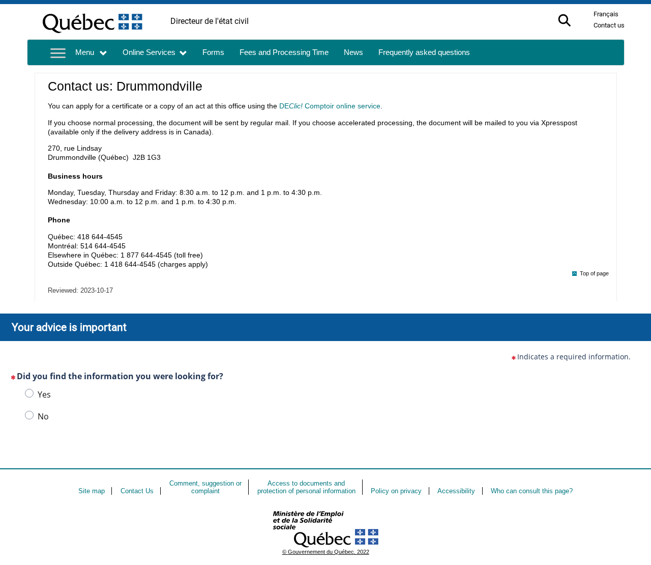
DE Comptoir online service (329, 106)
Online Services (149, 52)
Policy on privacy (396, 491)
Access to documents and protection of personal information (306, 487)
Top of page (594, 273)
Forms (213, 52)
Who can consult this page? (532, 491)
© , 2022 (325, 552)
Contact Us (137, 491)
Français (606, 14)
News (353, 52)
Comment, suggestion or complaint (205, 487)
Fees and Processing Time (284, 52)
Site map (91, 491)
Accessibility (456, 491)
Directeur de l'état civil (209, 21)
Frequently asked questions (424, 52)
